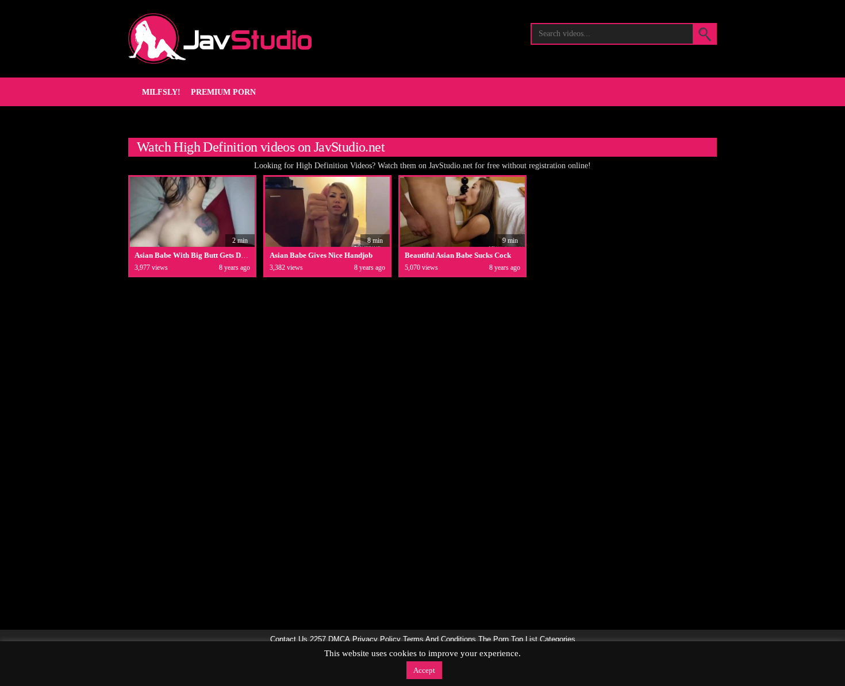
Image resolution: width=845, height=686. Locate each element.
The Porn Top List (507, 639)
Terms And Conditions (439, 639)
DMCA (339, 639)
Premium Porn (223, 92)
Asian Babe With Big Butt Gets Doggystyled (205, 255)
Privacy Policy (376, 639)
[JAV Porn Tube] (220, 38)
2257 (318, 639)
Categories (557, 639)
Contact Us (289, 639)
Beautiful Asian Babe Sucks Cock (458, 255)
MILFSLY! (161, 92)
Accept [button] (424, 670)
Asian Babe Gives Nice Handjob (321, 255)
